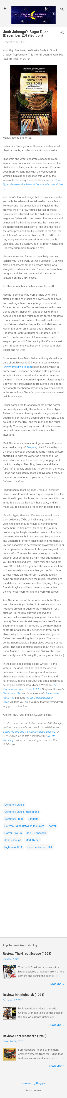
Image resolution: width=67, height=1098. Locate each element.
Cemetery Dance (14, 804)
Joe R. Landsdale (36, 833)
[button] (62, 32)
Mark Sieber (32, 840)
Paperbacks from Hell (39, 847)
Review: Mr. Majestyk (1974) (23, 995)
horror (52, 826)
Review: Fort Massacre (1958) (25, 1036)
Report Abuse (34, 1090)
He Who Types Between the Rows (24, 826)
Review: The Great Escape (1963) (27, 953)
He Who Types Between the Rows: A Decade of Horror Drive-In (33, 184)
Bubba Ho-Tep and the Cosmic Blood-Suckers (29, 731)
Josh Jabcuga (12, 840)
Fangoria (31, 447)
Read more (56, 983)
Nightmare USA (12, 693)
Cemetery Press (13, 818)
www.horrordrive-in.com (18, 366)
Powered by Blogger (33, 1083)
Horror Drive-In (13, 833)
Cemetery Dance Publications (21, 811)
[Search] (62, 9)
